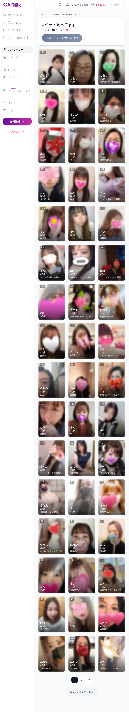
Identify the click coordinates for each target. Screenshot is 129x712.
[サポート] (60, 5)
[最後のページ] (89, 680)
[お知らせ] (67, 5)
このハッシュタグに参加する (62, 37)
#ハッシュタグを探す (82, 691)
